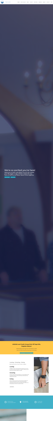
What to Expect (7, 177)
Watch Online (13, 177)
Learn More (12, 386)
